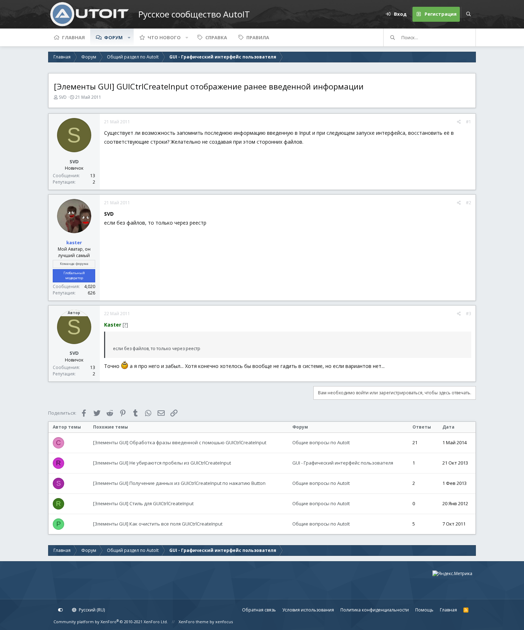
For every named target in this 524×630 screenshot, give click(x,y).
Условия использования (308, 610)
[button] (129, 37)
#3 (468, 314)
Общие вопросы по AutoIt (321, 442)
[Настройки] (60, 610)
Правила (257, 37)
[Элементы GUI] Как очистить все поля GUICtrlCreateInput (157, 524)
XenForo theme (194, 621)
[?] (125, 324)
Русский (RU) (91, 610)
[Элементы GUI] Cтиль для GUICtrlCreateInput (143, 503)
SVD (63, 97)
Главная (73, 37)
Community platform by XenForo (110, 621)
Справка (216, 37)
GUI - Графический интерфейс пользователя (342, 463)
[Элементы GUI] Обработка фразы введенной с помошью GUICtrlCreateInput (179, 442)
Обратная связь (259, 610)
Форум (113, 37)
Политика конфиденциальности (374, 610)
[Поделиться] (458, 122)
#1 (468, 122)
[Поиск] (468, 14)
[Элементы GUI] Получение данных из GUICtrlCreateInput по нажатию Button (179, 483)
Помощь (424, 610)
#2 (468, 203)
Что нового (164, 37)
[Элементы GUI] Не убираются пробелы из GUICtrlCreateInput (162, 463)
